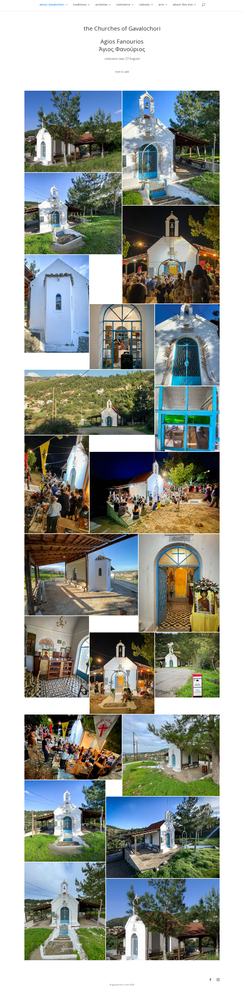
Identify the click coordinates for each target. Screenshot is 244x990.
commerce (123, 4)
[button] (73, 131)
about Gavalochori (51, 4)
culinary (144, 4)
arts (161, 4)
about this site (183, 4)
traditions (80, 4)
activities (101, 4)
